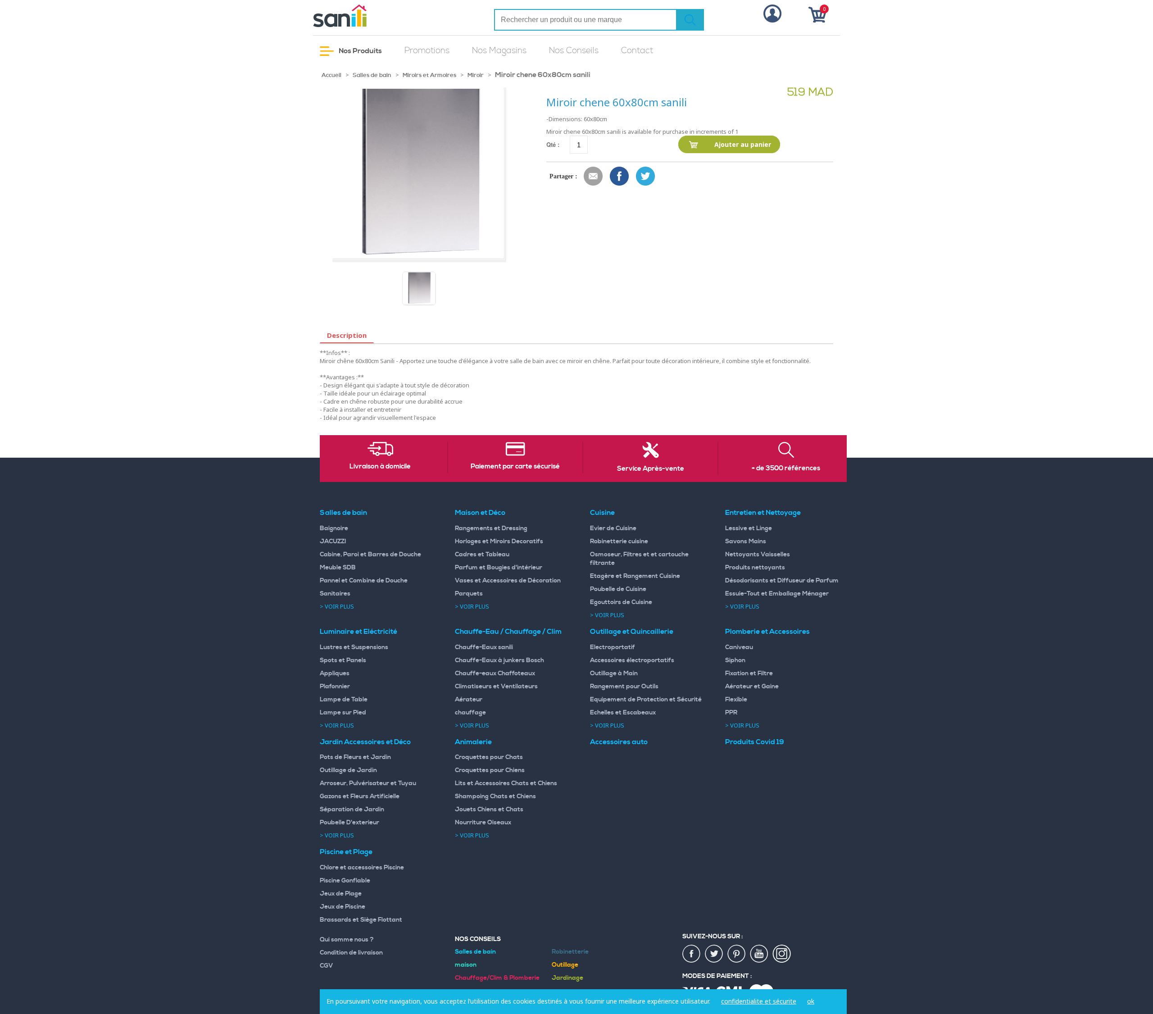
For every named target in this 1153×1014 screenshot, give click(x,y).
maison (466, 965)
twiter (714, 954)
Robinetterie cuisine (619, 541)
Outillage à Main (614, 673)
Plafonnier (335, 686)
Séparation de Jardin (352, 809)
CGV (326, 966)
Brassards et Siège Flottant (361, 920)
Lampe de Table (344, 700)
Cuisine (602, 512)
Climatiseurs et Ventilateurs (496, 686)
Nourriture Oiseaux (483, 822)
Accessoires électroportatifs (632, 660)
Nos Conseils (574, 50)
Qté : (552, 144)
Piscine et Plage (346, 851)
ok (810, 1001)
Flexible (736, 700)
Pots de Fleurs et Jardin (355, 757)
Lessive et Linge (748, 528)
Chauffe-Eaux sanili (484, 647)
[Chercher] (690, 20)
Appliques (335, 673)
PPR (731, 713)
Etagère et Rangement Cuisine (635, 576)
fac (691, 954)
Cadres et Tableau (482, 554)
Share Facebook (620, 176)
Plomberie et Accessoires (767, 631)
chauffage (470, 713)
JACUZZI (333, 541)
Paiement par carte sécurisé (515, 467)
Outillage (565, 965)
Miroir (476, 75)
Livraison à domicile (380, 467)
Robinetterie (570, 952)
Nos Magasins (499, 50)
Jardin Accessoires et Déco (365, 741)
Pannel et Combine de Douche (364, 581)
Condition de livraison (351, 953)
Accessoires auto (619, 741)
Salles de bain (372, 75)
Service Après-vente (650, 469)
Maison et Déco (480, 512)
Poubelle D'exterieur (349, 822)
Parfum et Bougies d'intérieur (498, 568)
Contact (637, 50)
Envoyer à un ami (594, 176)
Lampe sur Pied (343, 713)
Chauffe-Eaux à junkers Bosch (499, 660)
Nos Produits (359, 50)
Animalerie (473, 741)
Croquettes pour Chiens (490, 770)
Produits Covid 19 (754, 741)
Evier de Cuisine (613, 528)
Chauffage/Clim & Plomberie (497, 978)
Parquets (469, 594)
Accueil (331, 75)
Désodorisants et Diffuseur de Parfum (782, 581)
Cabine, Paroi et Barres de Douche (370, 554)
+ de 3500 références (786, 468)
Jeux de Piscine (342, 907)
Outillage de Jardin (348, 770)
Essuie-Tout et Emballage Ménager (777, 594)
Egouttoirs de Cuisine (621, 602)
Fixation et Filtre (749, 673)
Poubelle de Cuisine (618, 589)
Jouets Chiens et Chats (489, 809)
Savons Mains (745, 541)
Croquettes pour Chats (489, 757)
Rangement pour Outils (624, 686)
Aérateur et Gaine (752, 686)
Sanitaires (335, 594)
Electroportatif (612, 647)
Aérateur (468, 700)
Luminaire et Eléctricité (358, 631)
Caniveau (739, 647)
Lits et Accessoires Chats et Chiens (506, 783)
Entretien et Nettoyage (763, 512)
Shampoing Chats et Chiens (495, 796)
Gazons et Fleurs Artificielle (359, 796)
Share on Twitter (646, 176)
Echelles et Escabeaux (623, 713)
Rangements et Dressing (491, 528)
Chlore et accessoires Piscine (362, 868)
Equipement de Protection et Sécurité (646, 700)
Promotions (426, 50)
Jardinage (567, 978)
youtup (759, 954)
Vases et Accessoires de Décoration (508, 581)
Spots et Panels (343, 660)
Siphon (735, 660)
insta (781, 954)
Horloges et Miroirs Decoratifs (499, 541)
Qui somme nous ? (347, 940)
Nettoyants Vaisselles (757, 554)
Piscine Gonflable (345, 881)
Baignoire (334, 528)
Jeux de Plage (341, 894)
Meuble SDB (338, 568)
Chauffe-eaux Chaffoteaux (495, 673)
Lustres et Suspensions (354, 647)
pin (736, 954)
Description (347, 335)
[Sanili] (374, 16)
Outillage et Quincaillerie (631, 631)
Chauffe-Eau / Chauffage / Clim (508, 631)
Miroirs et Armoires (430, 75)
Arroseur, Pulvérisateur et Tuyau (368, 783)
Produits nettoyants (755, 568)
